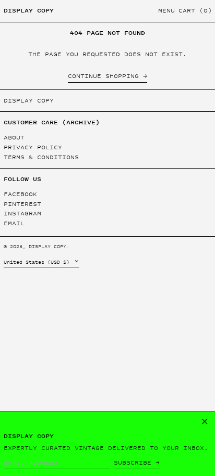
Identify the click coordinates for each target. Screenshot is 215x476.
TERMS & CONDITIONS (41, 157)
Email (14, 223)
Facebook (20, 194)
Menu (166, 10)
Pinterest (22, 204)
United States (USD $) (38, 262)
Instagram (22, 213)
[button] (195, 11)
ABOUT (14, 137)
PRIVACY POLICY (33, 147)
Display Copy (29, 10)
